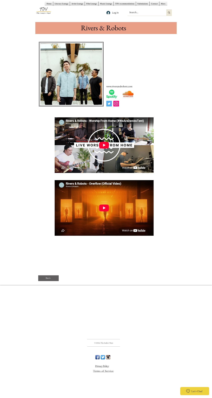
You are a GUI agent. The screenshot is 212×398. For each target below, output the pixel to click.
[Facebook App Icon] (97, 357)
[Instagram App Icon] (108, 357)
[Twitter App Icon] (103, 357)
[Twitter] (109, 103)
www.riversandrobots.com (119, 86)
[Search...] (169, 12)
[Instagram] (116, 103)
